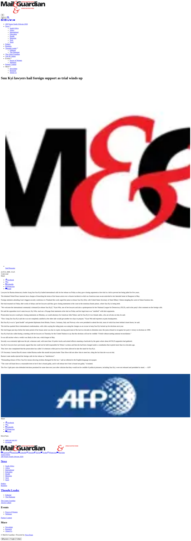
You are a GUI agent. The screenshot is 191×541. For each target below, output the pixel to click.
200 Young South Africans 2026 (12, 457)
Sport (7, 480)
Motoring (8, 476)
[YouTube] (14, 20)
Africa (7, 468)
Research (8, 529)
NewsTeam (29, 535)
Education (8, 472)
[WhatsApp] (12, 20)
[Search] (8, 18)
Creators (7, 455)
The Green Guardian (8, 501)
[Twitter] (10, 20)
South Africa (9, 466)
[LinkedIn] (5, 20)
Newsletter (9, 527)
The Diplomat (10, 497)
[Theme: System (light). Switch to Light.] (4, 18)
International (9, 470)
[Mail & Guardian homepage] (95, 7)
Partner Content (6, 518)
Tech (7, 478)
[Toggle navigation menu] (2, 15)
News (4, 461)
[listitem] (5, 453)
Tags (2, 455)
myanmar (8, 442)
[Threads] (7, 20)
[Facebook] (2, 20)
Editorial (8, 495)
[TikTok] (9, 20)
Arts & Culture (6, 503)
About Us (8, 531)
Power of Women (11, 512)
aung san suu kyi (11, 440)
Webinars (8, 514)
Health (7, 474)
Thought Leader (10, 490)
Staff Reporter (10, 268)
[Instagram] (3, 20)
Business (4, 486)
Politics (3, 484)
